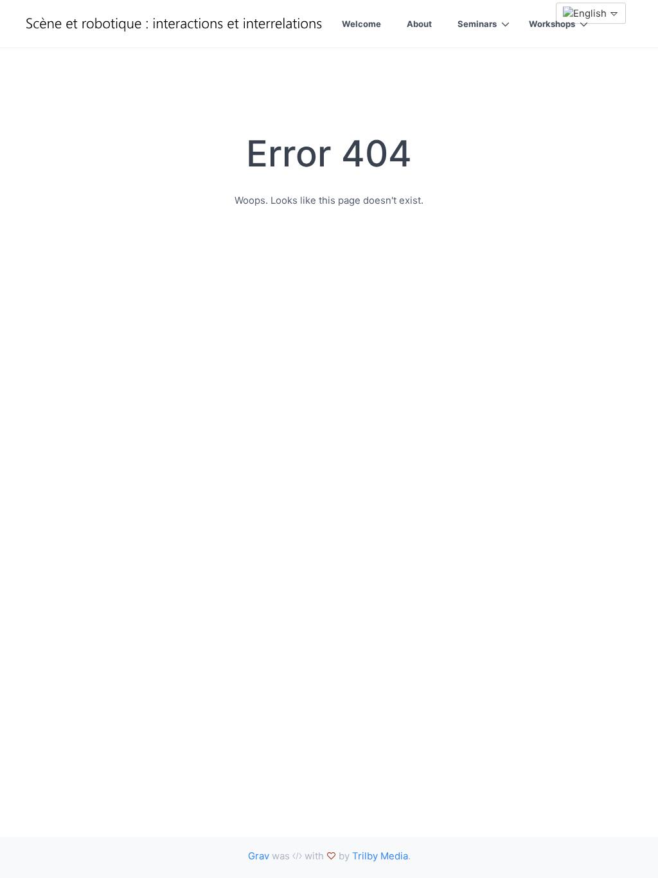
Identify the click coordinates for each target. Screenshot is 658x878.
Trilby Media (380, 856)
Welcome (361, 24)
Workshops (552, 24)
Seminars (477, 24)
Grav (258, 856)
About (419, 24)
